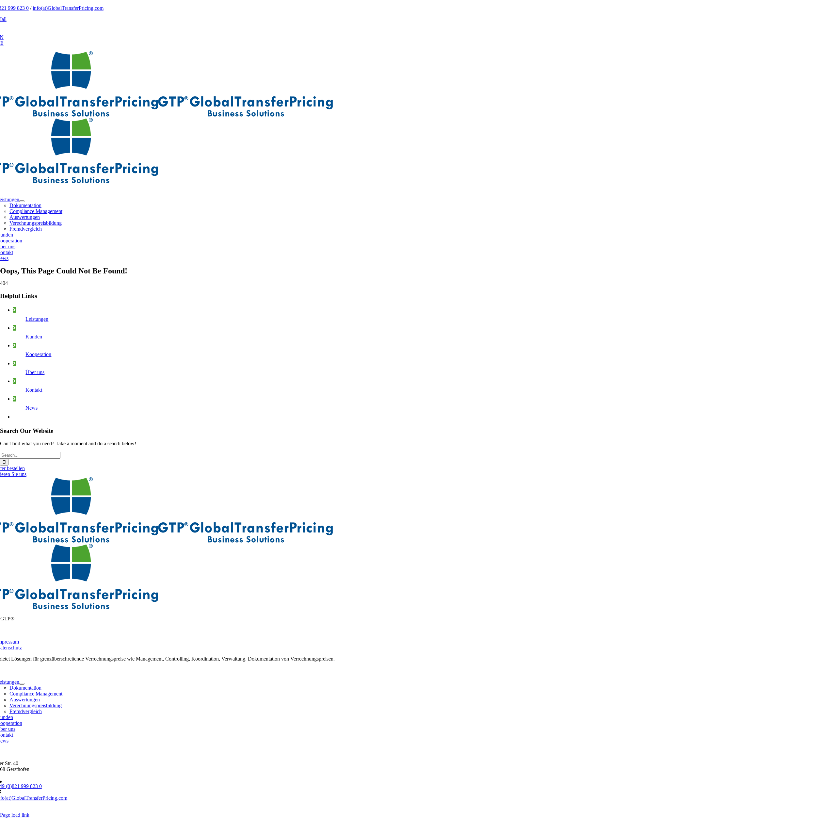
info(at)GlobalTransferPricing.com (68, 8)
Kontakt (33, 390)
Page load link (14, 815)
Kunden (33, 336)
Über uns (34, 372)
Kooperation (38, 354)
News (31, 408)
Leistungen (36, 319)
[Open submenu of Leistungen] (21, 201)
